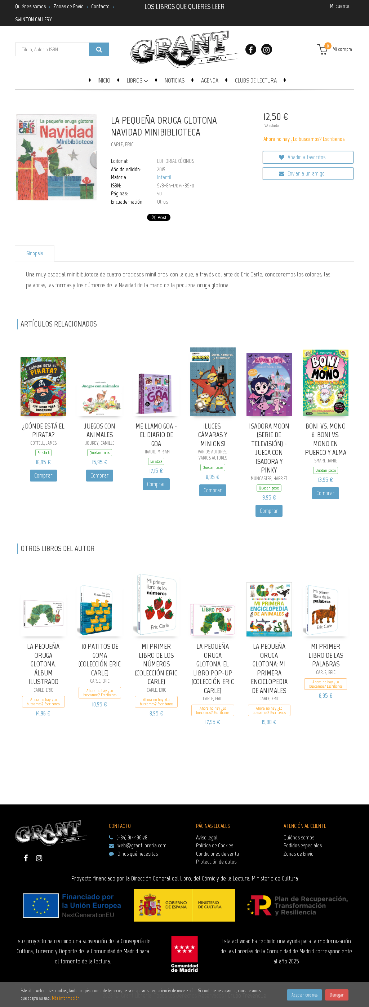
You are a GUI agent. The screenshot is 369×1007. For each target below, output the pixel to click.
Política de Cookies (214, 845)
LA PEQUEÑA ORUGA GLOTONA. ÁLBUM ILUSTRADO (43, 664)
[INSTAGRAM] (266, 49)
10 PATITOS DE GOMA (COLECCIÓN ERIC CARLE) (100, 659)
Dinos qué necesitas (137, 853)
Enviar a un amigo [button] (305, 173)
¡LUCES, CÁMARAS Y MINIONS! (212, 435)
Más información (66, 998)
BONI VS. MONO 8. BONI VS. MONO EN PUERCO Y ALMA (325, 439)
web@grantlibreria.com (141, 845)
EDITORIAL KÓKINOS (175, 161)
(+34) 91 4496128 (131, 837)
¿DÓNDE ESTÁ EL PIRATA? (43, 430)
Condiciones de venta (217, 853)
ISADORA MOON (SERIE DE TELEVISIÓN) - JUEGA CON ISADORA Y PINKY (269, 448)
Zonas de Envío (68, 6)
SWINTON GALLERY (33, 19)
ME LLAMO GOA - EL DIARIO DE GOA (156, 435)
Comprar (43, 475)
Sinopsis (34, 253)
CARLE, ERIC (122, 144)
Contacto (100, 6)
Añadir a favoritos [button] (305, 157)
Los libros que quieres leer (184, 5)
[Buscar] (99, 49)
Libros (135, 80)
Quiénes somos (30, 6)
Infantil (164, 177)
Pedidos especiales (303, 845)
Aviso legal (206, 837)
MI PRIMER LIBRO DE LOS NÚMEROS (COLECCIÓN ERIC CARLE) (156, 664)
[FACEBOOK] (250, 49)
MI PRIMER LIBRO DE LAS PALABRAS (325, 655)
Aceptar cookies (304, 995)
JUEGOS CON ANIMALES (99, 430)
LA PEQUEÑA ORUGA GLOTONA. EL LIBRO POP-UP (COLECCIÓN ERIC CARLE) (213, 668)
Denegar (337, 995)
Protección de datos (216, 861)
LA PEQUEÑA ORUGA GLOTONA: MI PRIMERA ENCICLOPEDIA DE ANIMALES (269, 668)
